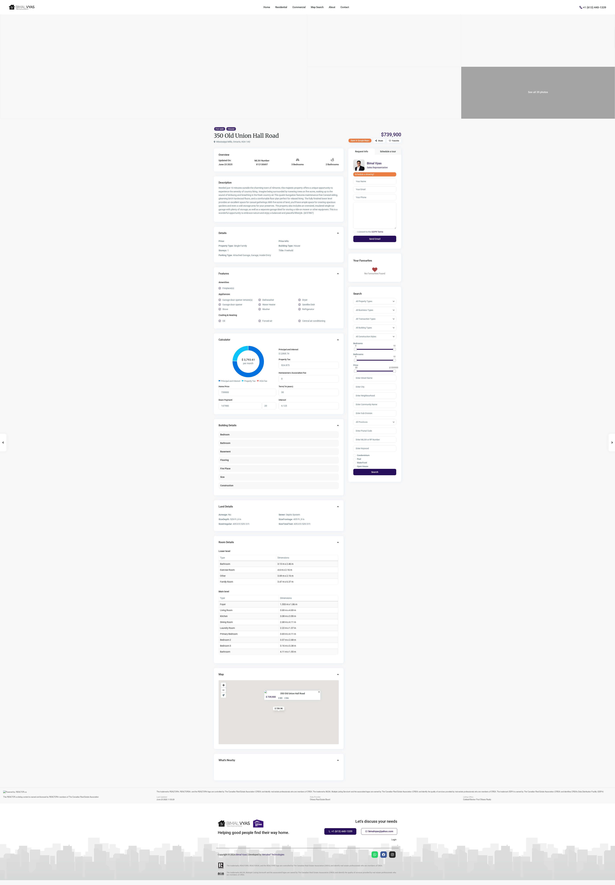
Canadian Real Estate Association (85, 796)
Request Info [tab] (361, 151)
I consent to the (370, 232)
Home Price (224, 386)
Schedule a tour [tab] (388, 151)
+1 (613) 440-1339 (594, 7)
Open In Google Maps (360, 140)
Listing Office (468, 796)
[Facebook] (383, 854)
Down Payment (225, 400)
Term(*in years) (286, 386)
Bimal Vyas (374, 163)
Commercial (299, 7)
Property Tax (284, 359)
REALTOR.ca (12, 796)
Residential (281, 7)
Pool (359, 459)
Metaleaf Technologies (273, 854)
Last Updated (162, 796)
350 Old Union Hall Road (292, 693)
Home (266, 7)
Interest (282, 400)
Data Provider (315, 796)
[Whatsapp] (375, 854)
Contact (344, 7)
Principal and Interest (288, 349)
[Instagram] (392, 854)
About (332, 7)
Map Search (317, 7)
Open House (362, 466)
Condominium (363, 455)
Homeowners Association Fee (292, 373)
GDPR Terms (377, 232)
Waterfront (362, 463)
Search (374, 472)
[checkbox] (354, 232)
